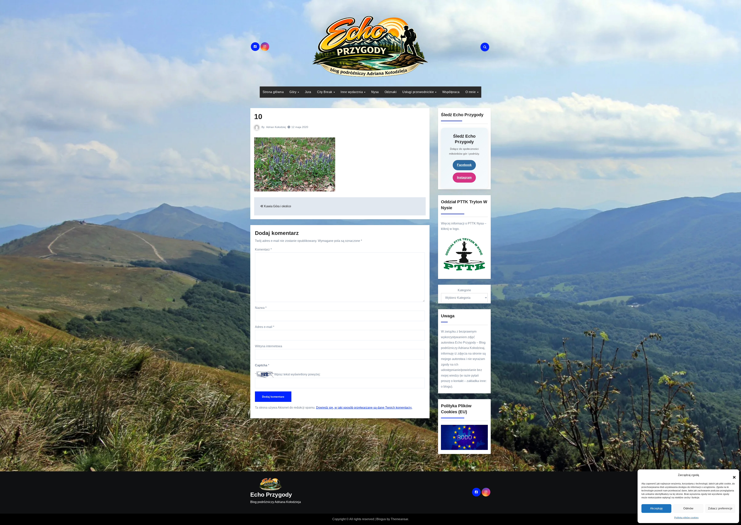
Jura (308, 92)
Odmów (688, 508)
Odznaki (391, 92)
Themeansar (399, 519)
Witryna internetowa (268, 346)
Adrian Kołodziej (276, 127)
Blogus (381, 519)
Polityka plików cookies (686, 517)
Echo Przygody (271, 494)
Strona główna (273, 92)
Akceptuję (656, 508)
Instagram (464, 177)
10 (258, 117)
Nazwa (260, 307)
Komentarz (263, 249)
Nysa (375, 92)
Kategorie (464, 290)
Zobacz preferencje (720, 508)
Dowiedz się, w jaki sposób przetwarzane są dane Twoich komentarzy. (364, 407)
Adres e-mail (264, 327)
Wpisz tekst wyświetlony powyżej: (297, 374)
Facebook (464, 165)
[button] (732, 475)
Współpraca (451, 92)
